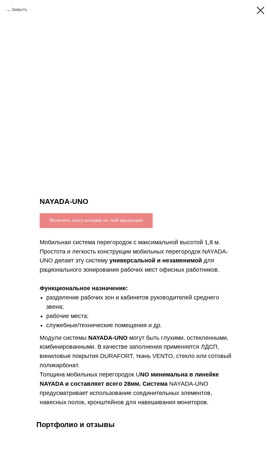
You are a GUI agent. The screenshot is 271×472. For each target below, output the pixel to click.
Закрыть (19, 9)
